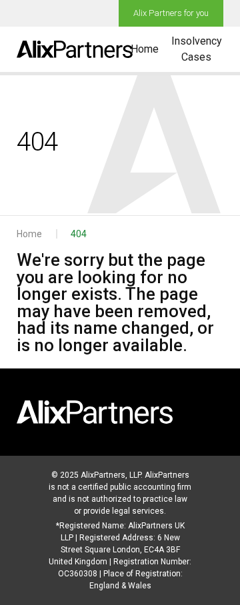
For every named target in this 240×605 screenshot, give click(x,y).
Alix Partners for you (171, 13)
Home (145, 49)
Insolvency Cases (196, 49)
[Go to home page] (75, 49)
